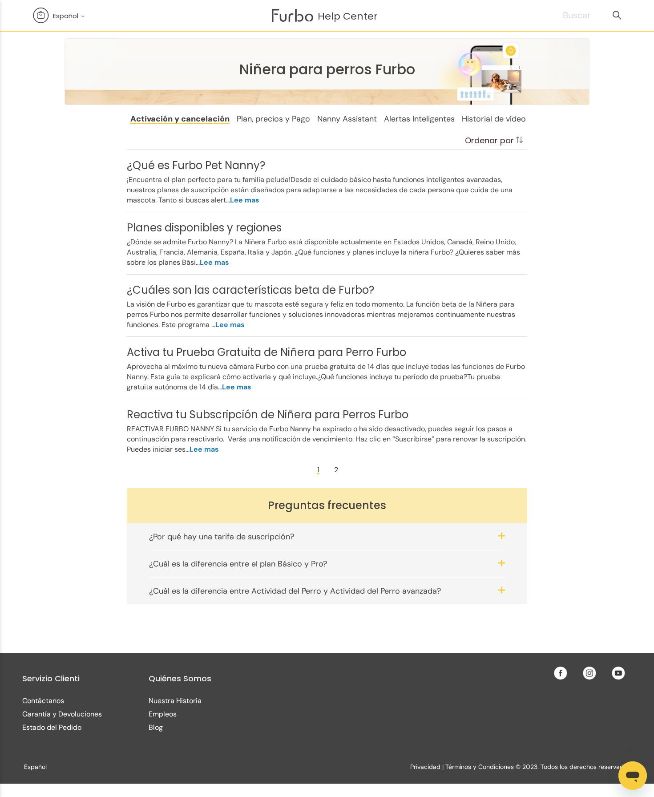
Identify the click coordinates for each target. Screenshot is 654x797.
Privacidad (425, 767)
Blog (156, 727)
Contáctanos (43, 700)
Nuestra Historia (175, 700)
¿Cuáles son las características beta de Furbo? (250, 290)
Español (66, 16)
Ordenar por (490, 140)
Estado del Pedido (51, 727)
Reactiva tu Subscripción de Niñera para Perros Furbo (267, 414)
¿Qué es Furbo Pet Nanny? (196, 165)
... (242, 200)
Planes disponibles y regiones (204, 227)
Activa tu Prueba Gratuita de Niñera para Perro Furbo (266, 352)
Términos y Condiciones (479, 767)
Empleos (163, 714)
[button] (180, 118)
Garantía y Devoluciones (62, 714)
